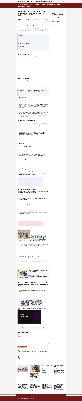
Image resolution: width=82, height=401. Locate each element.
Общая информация (23, 37)
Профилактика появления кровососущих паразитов (27, 47)
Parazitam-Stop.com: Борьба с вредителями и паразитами (35, 1)
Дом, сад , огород (25, 4)
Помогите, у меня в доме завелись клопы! (21, 373)
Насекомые (37, 4)
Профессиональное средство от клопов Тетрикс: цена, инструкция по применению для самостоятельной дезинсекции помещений (59, 369)
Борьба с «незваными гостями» (24, 43)
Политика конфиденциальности (23, 394)
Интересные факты (21, 6)
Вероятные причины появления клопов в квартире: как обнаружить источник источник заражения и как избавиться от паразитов (47, 368)
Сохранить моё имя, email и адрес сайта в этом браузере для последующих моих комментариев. (29, 344)
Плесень (31, 4)
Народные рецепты (22, 46)
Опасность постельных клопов (24, 40)
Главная (19, 4)
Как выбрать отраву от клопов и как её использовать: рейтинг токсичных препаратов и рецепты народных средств (23, 386)
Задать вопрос (28, 6)
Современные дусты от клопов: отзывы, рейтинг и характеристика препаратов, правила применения (47, 385)
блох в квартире (43, 90)
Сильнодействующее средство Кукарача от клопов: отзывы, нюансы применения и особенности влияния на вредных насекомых (59, 386)
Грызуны (58, 4)
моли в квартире (30, 271)
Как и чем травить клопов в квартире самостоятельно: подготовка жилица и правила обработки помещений (34, 375)
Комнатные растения (51, 4)
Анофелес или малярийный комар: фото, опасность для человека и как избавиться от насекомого (57, 15)
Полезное (43, 4)
